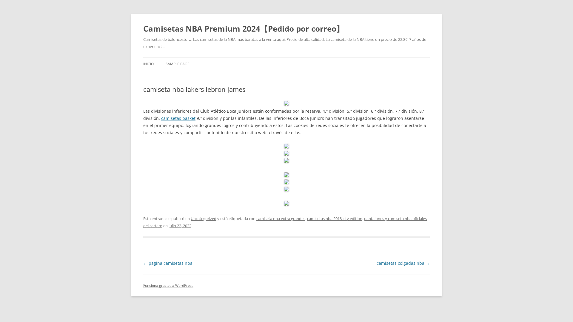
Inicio (148, 63)
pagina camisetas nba (167, 263)
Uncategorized (203, 218)
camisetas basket (178, 118)
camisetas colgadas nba (403, 263)
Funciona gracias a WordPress (168, 285)
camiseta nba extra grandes (280, 218)
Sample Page (178, 63)
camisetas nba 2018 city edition (334, 218)
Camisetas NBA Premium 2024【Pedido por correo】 (243, 28)
